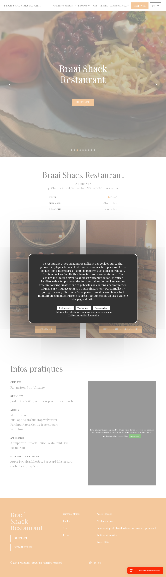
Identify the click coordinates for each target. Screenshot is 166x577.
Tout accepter (65, 308)
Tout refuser (83, 308)
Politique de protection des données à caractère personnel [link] (84, 311)
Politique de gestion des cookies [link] (83, 315)
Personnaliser (102, 308)
